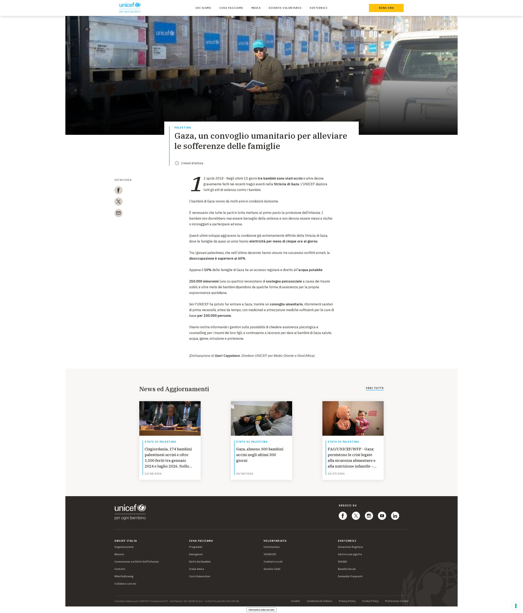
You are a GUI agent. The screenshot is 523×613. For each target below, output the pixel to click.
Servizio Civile (272, 569)
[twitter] (118, 202)
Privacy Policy (347, 601)
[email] (118, 214)
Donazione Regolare (350, 546)
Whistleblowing (123, 576)
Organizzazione (124, 546)
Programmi (195, 546)
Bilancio (119, 554)
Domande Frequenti (350, 576)
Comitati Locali (273, 561)
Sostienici (318, 7)
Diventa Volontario (285, 7)
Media (256, 7)
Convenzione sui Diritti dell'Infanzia (136, 561)
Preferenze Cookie (397, 601)
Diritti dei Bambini (199, 561)
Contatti (119, 569)
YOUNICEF (270, 554)
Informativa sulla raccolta (261, 610)
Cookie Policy (370, 601)
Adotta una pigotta (350, 554)
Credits (295, 601)
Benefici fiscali (347, 569)
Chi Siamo (203, 7)
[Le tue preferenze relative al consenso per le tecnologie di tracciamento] (516, 606)
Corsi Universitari (199, 576)
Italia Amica (196, 569)
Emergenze (196, 554)
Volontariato (272, 546)
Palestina (182, 127)
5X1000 (342, 561)
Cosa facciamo (231, 7)
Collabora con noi (125, 583)
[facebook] (118, 191)
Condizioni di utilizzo (319, 601)
